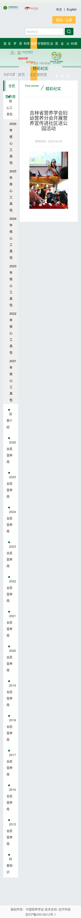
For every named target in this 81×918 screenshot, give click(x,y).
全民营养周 (10, 87)
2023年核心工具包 (13, 285)
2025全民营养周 (11, 486)
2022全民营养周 (11, 591)
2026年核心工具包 (13, 143)
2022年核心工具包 (13, 332)
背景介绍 (9, 420)
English (72, 9)
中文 (59, 9)
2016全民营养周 (11, 799)
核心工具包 (9, 107)
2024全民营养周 (11, 521)
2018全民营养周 (11, 730)
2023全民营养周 (11, 556)
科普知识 (9, 865)
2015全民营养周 (11, 834)
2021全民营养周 (11, 625)
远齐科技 (65, 909)
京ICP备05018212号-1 (40, 914)
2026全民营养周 (11, 452)
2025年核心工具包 (13, 190)
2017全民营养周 (11, 764)
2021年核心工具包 (13, 380)
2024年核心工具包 (13, 237)
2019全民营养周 (11, 695)
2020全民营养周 (11, 660)
